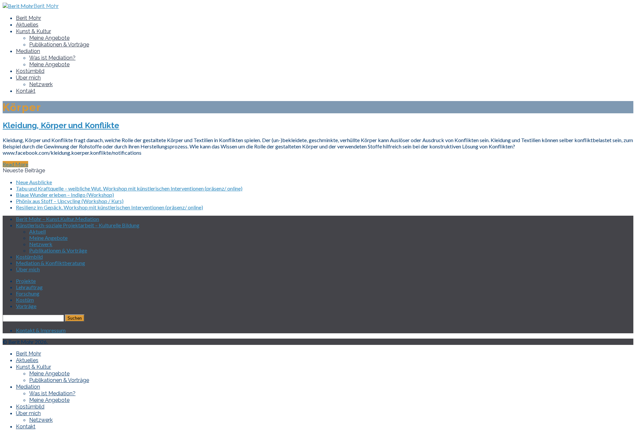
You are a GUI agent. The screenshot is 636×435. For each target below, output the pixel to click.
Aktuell (37, 231)
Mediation (28, 51)
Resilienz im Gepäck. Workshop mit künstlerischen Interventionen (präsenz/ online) (109, 207)
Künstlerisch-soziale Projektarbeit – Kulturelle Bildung (77, 225)
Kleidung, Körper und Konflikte (61, 125)
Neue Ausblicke (34, 182)
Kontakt (25, 91)
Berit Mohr (46, 6)
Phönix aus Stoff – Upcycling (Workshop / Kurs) (70, 201)
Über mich (28, 78)
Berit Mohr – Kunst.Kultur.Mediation (57, 219)
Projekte (26, 281)
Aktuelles (27, 25)
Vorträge (26, 306)
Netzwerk (41, 84)
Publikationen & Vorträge (59, 44)
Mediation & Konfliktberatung (50, 263)
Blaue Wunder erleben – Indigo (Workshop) (65, 194)
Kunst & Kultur (33, 31)
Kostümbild (30, 71)
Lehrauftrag (29, 287)
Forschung (27, 293)
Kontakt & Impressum (41, 330)
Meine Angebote (49, 38)
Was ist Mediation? (52, 58)
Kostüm (25, 300)
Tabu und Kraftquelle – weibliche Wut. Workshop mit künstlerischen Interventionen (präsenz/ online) (129, 188)
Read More (15, 164)
